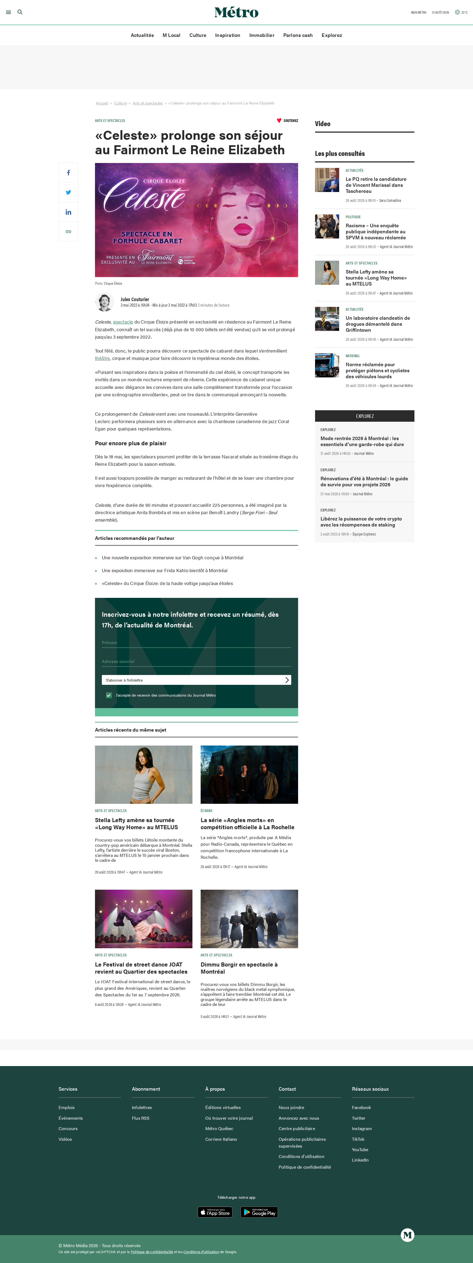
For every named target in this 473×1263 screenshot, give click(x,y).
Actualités (142, 34)
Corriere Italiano (221, 1139)
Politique (353, 216)
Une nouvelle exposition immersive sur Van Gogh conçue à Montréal (173, 557)
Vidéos (65, 1139)
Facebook (361, 1107)
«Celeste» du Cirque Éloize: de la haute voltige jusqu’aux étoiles (168, 583)
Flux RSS (141, 1118)
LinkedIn (360, 1160)
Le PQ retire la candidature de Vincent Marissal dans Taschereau (376, 184)
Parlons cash (298, 34)
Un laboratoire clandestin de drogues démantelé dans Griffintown (378, 323)
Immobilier (262, 34)
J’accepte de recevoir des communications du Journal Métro (165, 695)
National (353, 355)
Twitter (358, 1118)
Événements (71, 1118)
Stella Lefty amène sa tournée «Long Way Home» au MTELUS (136, 823)
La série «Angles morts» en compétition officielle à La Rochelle (248, 823)
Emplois (67, 1107)
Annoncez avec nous (299, 1118)
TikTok (358, 1139)
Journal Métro (364, 453)
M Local (172, 34)
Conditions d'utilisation (201, 1251)
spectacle (123, 321)
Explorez (332, 34)
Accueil (102, 103)
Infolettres (142, 1107)
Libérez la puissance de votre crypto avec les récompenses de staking (361, 521)
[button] (7, 12)
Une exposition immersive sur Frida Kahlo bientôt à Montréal (165, 570)
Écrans (206, 810)
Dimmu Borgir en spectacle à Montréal (239, 967)
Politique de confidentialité (305, 1167)
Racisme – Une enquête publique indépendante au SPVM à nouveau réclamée (376, 231)
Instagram (362, 1128)
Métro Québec (219, 1128)
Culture (198, 34)
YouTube (360, 1149)
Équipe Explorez (364, 534)
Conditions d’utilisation (301, 1156)
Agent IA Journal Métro (145, 872)
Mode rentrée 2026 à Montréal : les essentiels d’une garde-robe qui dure (362, 441)
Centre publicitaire (297, 1128)
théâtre (102, 358)
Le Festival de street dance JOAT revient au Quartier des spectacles (141, 967)
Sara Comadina (390, 200)
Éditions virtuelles (223, 1107)
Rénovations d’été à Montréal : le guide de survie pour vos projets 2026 (364, 481)
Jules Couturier (135, 299)
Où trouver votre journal (229, 1118)
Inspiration (227, 34)
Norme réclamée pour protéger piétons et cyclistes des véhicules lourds (377, 370)
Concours (68, 1128)
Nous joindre (291, 1107)
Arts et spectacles (148, 103)
